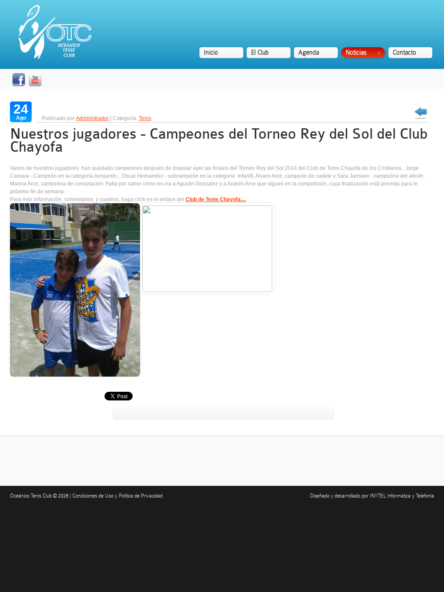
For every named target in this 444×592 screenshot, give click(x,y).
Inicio (211, 52)
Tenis (145, 118)
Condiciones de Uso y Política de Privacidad (117, 496)
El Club (260, 52)
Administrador (92, 118)
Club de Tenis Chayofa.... (216, 199)
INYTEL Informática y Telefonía (402, 496)
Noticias (356, 52)
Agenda (308, 52)
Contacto (404, 52)
